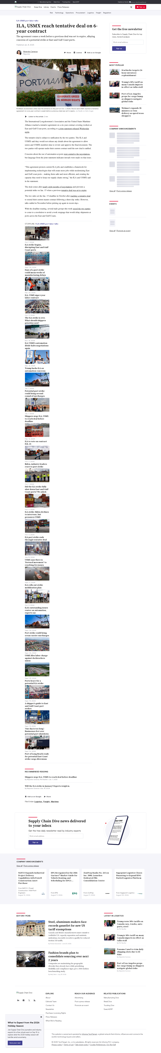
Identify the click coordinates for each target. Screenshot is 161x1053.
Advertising (79, 998)
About (48, 998)
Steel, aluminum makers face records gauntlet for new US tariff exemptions (67, 925)
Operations (70, 13)
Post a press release (124, 191)
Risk (51, 13)
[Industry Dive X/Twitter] (29, 1000)
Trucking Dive (66, 2)
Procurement (80, 13)
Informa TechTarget (89, 1034)
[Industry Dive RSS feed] (34, 1000)
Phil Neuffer (44, 779)
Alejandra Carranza (30, 51)
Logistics (90, 13)
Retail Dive (57, 2)
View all (112, 191)
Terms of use (69, 1045)
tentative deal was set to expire (73, 190)
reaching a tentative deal (80, 195)
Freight (98, 13)
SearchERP (76, 2)
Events (53, 7)
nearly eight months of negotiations (57, 186)
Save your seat (15, 1043)
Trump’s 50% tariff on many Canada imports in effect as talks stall (132, 84)
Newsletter (50, 1009)
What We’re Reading (53, 1021)
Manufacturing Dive (45, 2)
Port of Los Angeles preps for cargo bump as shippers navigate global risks (132, 98)
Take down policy (81, 1045)
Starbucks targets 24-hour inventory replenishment (132, 73)
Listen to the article (38, 116)
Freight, (47, 801)
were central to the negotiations (77, 154)
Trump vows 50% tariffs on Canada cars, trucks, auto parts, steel (130, 924)
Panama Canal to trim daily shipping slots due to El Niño (130, 952)
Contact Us (50, 1005)
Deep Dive (38, 7)
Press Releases (63, 7)
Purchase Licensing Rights (56, 1013)
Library (46, 7)
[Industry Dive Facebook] (23, 1000)
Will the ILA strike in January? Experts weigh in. (47, 786)
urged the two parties (81, 208)
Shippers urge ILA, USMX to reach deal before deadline (51, 777)
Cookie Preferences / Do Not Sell (103, 1045)
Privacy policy (57, 1045)
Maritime (55, 801)
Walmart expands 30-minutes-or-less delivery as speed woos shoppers (133, 112)
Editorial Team (51, 1001)
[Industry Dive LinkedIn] (18, 1000)
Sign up (142, 7)
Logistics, (38, 801)
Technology (59, 13)
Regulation (107, 13)
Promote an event (123, 231)
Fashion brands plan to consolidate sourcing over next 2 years (68, 956)
